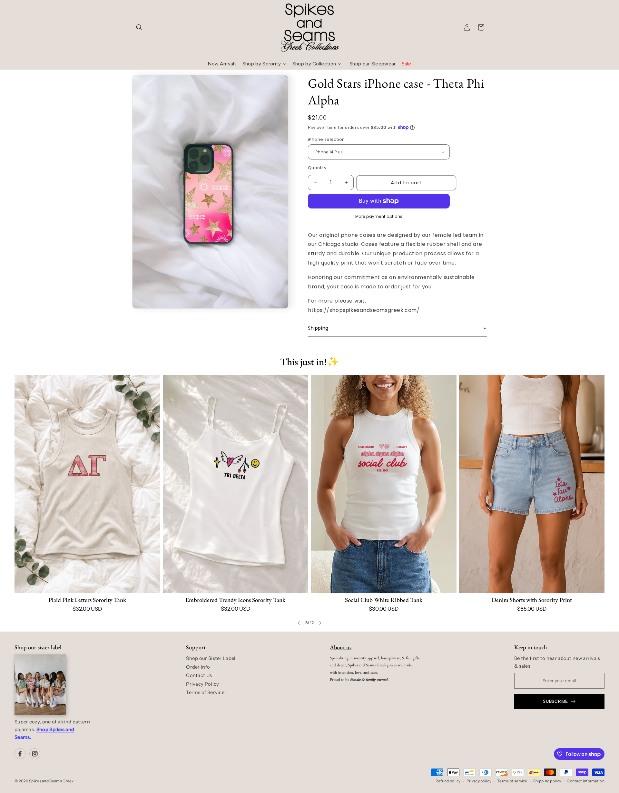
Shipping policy (547, 780)
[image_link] (87, 484)
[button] (139, 27)
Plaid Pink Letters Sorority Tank (87, 600)
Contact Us (199, 675)
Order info (198, 667)
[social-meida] (20, 753)
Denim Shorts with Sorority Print (532, 600)
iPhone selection (326, 139)
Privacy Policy (202, 684)
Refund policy (448, 780)
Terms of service (512, 780)
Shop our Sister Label (210, 658)
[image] (40, 684)
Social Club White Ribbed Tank (383, 600)
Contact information (585, 780)
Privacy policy (479, 780)
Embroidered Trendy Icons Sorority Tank (235, 600)
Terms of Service (205, 692)
